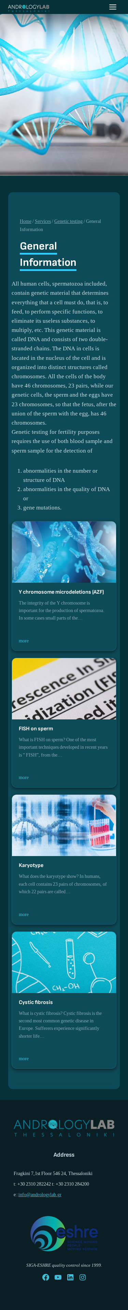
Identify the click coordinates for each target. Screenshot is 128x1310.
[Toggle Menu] (113, 7)
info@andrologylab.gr (39, 1194)
